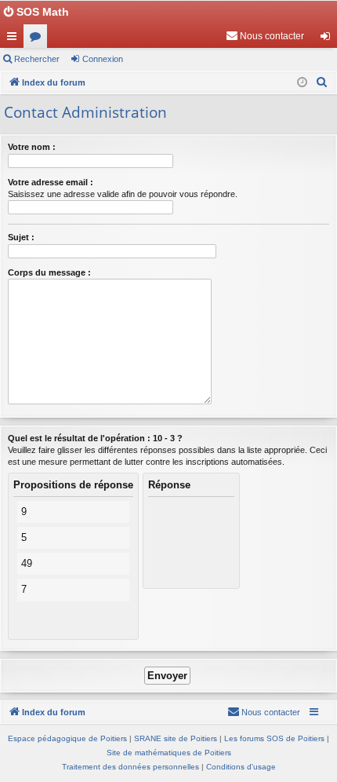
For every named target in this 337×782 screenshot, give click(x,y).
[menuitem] (264, 36)
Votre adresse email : (50, 182)
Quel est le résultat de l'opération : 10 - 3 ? (95, 438)
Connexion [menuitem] (328, 39)
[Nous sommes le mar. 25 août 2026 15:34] (302, 83)
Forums (38, 39)
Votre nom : (32, 147)
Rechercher (37, 59)
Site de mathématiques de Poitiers (169, 752)
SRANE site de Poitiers (175, 738)
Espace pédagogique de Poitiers (67, 738)
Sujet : (21, 237)
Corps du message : (49, 272)
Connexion (102, 59)
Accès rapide (15, 39)
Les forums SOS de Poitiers (274, 738)
